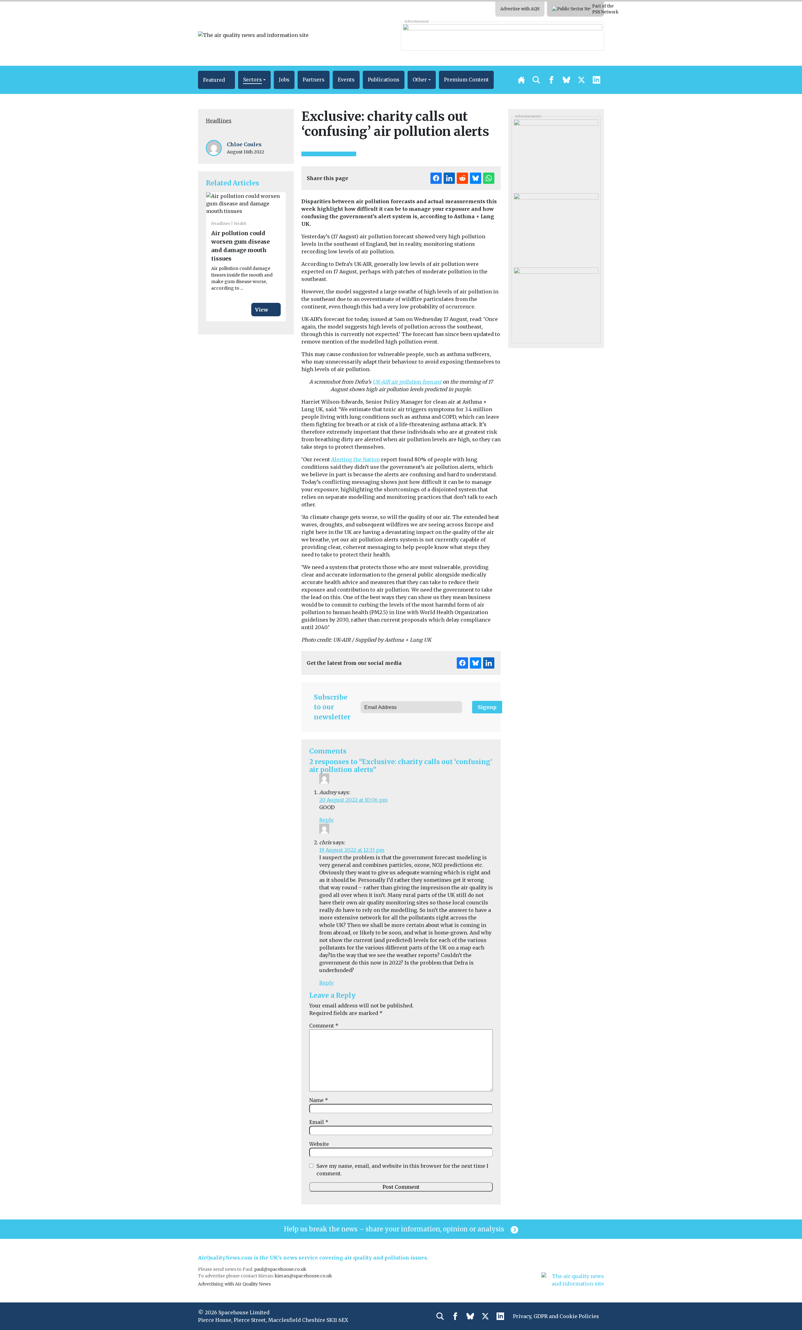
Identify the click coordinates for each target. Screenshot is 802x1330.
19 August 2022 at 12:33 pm (351, 850)
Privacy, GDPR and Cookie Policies (556, 1316)
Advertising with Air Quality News (234, 1284)
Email (318, 1122)
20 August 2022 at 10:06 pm (353, 800)
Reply (326, 820)
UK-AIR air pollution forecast (406, 382)
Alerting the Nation (355, 459)
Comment (323, 1025)
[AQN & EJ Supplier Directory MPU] (556, 154)
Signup (487, 707)
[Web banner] (502, 36)
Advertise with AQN (519, 9)
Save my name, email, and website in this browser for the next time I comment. (402, 1170)
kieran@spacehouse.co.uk (303, 1276)
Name (318, 1100)
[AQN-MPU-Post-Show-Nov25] (556, 228)
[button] (216, 80)
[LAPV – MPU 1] (556, 302)
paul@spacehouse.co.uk (280, 1269)
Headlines (219, 120)
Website (319, 1144)
